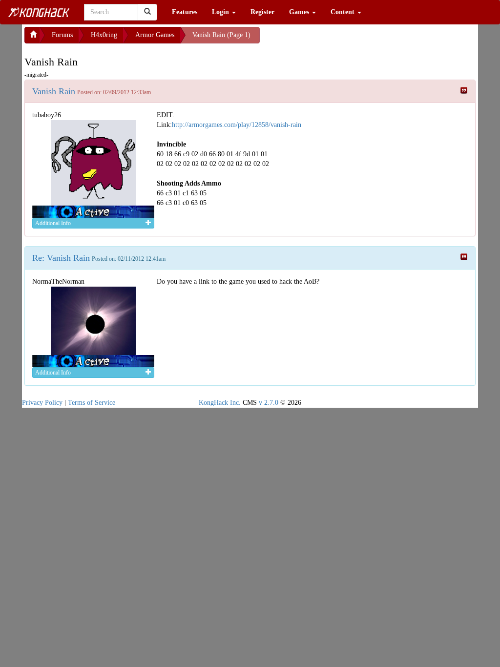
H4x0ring (104, 35)
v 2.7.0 (268, 402)
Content (343, 12)
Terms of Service (91, 402)
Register (262, 12)
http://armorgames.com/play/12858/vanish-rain (236, 124)
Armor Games (154, 35)
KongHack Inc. (220, 402)
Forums (62, 35)
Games (300, 12)
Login (221, 12)
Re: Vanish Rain (61, 258)
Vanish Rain (53, 91)
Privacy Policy (42, 402)
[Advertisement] (338, 39)
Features (184, 12)
